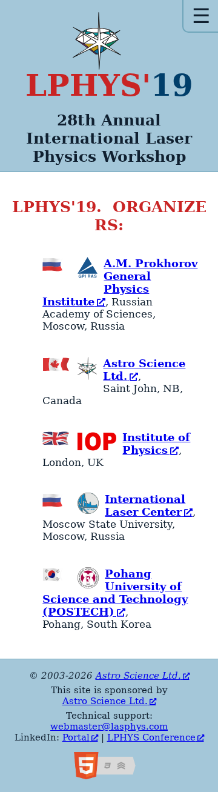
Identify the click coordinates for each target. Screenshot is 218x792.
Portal (76, 737)
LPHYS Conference (151, 737)
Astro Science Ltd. (138, 675)
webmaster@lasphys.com (109, 726)
